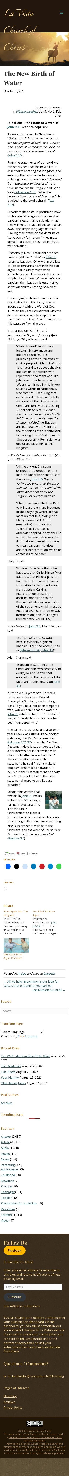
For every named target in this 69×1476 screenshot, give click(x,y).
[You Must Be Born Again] (47, 922)
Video (5, 1221)
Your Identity (10, 1077)
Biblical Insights (26, 111)
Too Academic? (11, 1066)
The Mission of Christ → (48, 990)
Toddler (6, 1198)
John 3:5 (50, 257)
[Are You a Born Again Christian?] (16, 945)
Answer (6, 1137)
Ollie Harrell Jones (13, 1083)
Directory (10, 1396)
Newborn (7, 1181)
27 (29, 742)
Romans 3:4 (16, 838)
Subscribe (15, 1297)
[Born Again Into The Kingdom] (18, 922)
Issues (5, 1154)
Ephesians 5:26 (30, 650)
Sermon (6, 1215)
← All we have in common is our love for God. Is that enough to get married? (31, 983)
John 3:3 (13, 127)
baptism (49, 973)
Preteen (6, 1186)
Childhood (8, 1175)
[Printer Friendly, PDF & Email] (21, 853)
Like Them (8, 1072)
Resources (8, 1209)
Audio (5, 1148)
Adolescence (9, 1169)
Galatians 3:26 (16, 742)
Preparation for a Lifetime (19, 1203)
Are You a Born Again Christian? (13, 956)
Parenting (8, 1165)
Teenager (8, 1192)
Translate (31, 1036)
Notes (5, 1159)
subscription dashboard (27, 1322)
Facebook (14, 1250)
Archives (7, 1103)
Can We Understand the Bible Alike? (25, 1056)
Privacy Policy (13, 1408)
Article (21, 973)
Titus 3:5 (47, 650)
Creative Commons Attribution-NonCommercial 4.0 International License (35, 1439)
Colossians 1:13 (25, 192)
